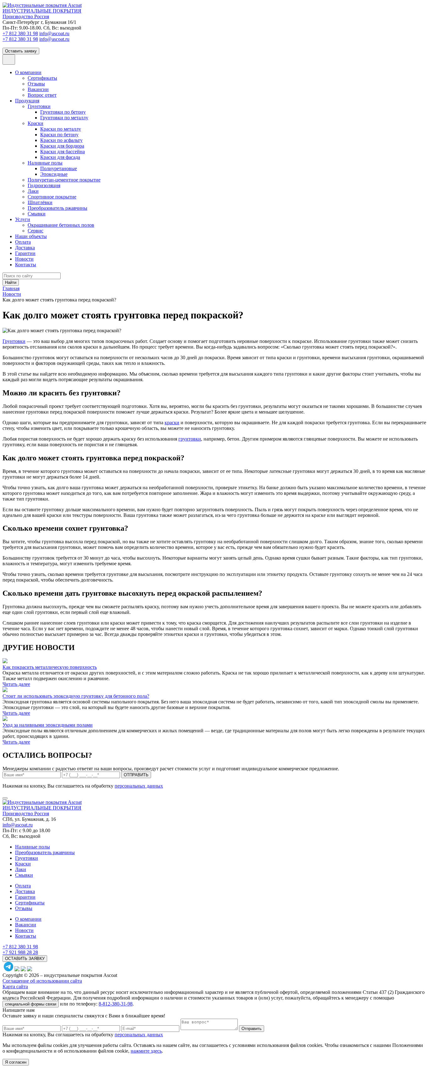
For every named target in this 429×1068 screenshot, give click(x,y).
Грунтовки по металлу (64, 117)
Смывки (37, 213)
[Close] (5, 798)
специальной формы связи (30, 1004)
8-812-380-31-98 (116, 1003)
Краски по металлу (60, 129)
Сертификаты (42, 78)
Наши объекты (31, 236)
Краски (35, 123)
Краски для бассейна (62, 151)
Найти (10, 282)
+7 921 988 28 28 (20, 952)
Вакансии (38, 89)
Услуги (22, 219)
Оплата (23, 242)
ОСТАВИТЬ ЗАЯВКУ (25, 958)
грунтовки (189, 439)
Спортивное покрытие (52, 196)
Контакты (25, 264)
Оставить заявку (21, 51)
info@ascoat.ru (54, 33)
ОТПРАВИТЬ (136, 775)
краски (172, 422)
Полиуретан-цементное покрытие (64, 179)
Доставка (25, 247)
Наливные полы (45, 162)
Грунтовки (39, 106)
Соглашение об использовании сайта (42, 981)
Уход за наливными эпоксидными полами (48, 725)
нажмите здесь (146, 1051)
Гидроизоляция (44, 185)
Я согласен (15, 1062)
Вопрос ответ (42, 95)
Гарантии (25, 253)
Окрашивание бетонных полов (61, 225)
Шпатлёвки (40, 202)
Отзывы (36, 83)
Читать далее (16, 684)
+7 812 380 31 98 (20, 33)
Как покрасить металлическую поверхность (50, 667)
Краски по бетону (59, 134)
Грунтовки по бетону (63, 112)
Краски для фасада (60, 157)
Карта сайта (15, 986)
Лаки (33, 191)
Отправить (252, 1028)
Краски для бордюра (62, 146)
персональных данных (139, 786)
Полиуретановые (58, 168)
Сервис (35, 230)
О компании (28, 72)
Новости (24, 259)
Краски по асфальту (61, 140)
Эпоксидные (54, 174)
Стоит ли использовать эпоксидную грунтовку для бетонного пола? (76, 696)
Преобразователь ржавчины (57, 208)
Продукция (27, 100)
